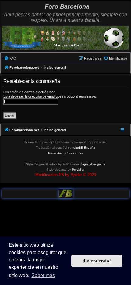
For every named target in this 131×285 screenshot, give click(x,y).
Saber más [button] (43, 275)
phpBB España (84, 147)
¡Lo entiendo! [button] (97, 260)
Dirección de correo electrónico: (29, 92)
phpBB (53, 142)
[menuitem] (10, 58)
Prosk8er (78, 169)
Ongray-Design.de (92, 164)
